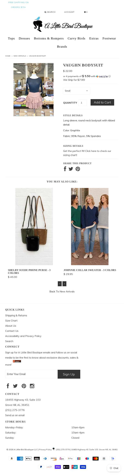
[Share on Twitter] (70, 169)
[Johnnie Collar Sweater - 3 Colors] (89, 264)
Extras (94, 38)
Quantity (70, 102)
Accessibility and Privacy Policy (23, 336)
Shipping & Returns (16, 315)
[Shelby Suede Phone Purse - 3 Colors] (34, 264)
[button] (90, 76)
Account (69, 12)
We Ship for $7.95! (74, 79)
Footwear (109, 38)
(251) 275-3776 (63, 449)
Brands (62, 46)
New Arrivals (20, 56)
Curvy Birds (76, 38)
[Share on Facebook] (65, 169)
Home (7, 56)
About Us (10, 325)
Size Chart (11, 320)
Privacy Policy (45, 449)
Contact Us (11, 330)
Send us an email (15, 415)
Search (51, 12)
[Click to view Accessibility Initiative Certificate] (17, 364)
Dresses (24, 38)
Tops (11, 38)
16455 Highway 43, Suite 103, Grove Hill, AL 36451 (94, 449)
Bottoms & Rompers (49, 38)
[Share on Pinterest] (78, 169)
